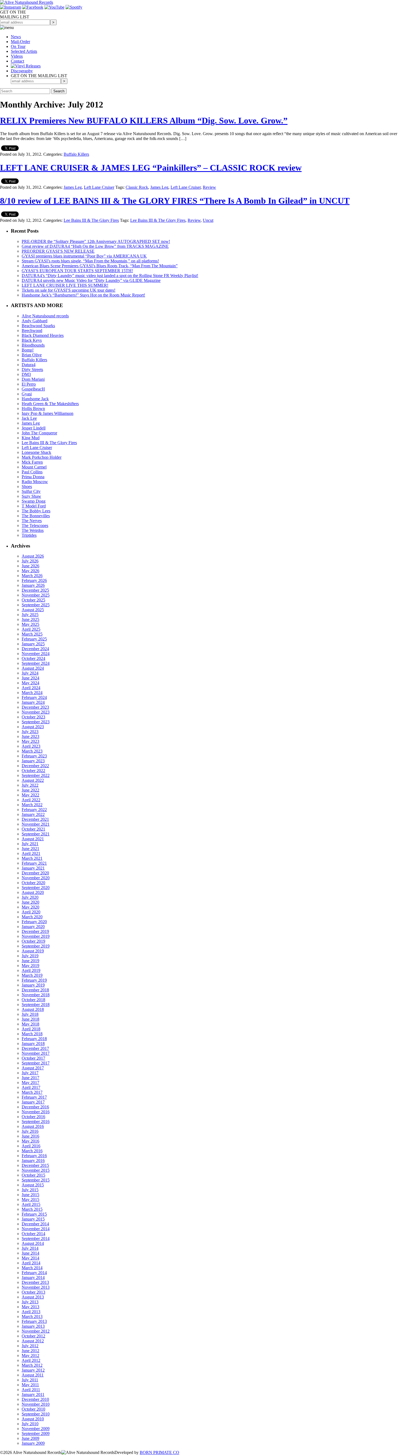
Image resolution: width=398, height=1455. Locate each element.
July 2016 (30, 1131)
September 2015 (36, 1180)
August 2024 (33, 668)
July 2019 (30, 955)
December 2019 (35, 931)
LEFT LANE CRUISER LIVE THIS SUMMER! (65, 285)
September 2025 (36, 605)
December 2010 (35, 1399)
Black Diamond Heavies (43, 335)
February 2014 (34, 1272)
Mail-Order (20, 41)
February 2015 (34, 1214)
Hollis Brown (33, 408)
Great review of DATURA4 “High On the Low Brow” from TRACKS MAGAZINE (95, 246)
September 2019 (36, 946)
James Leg (73, 187)
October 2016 (33, 1116)
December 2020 (35, 873)
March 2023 (32, 751)
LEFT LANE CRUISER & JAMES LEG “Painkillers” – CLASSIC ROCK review (151, 167)
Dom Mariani (33, 379)
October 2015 (33, 1175)
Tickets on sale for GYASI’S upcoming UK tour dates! (68, 290)
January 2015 (33, 1219)
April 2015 (31, 1204)
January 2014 (33, 1277)
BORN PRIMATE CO (159, 1452)
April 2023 (31, 746)
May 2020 (30, 907)
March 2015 (32, 1209)
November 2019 (36, 936)
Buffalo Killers (76, 154)
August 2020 (33, 892)
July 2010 (30, 1423)
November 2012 (36, 1331)
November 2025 (36, 595)
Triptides (29, 535)
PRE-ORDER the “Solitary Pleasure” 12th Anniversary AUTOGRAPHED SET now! (96, 241)
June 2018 (30, 1019)
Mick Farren (32, 462)
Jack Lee (29, 418)
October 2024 (33, 658)
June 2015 (30, 1194)
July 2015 (30, 1189)
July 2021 (30, 843)
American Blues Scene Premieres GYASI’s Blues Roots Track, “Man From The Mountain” (100, 265)
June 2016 (30, 1136)
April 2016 (31, 1146)
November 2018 (36, 994)
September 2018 (36, 1004)
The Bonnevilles (36, 515)
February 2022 (34, 809)
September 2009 (36, 1433)
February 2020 (34, 921)
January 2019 (33, 985)
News (16, 36)
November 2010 (36, 1404)
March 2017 (32, 1092)
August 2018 (33, 1009)
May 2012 (30, 1355)
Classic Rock (137, 187)
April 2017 (31, 1087)
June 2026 (30, 566)
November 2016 (36, 1111)
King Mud (31, 437)
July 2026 (30, 561)
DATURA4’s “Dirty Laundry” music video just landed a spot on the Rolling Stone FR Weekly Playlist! (110, 275)
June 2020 (30, 902)
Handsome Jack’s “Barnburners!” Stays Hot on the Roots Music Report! (83, 295)
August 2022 (33, 780)
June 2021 (30, 848)
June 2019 (30, 960)
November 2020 (36, 877)
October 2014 (33, 1233)
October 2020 (33, 882)
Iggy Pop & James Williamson (47, 413)
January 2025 (33, 644)
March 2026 (32, 575)
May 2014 (30, 1258)
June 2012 (30, 1350)
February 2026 (34, 580)
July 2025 (30, 614)
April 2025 (31, 629)
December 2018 (35, 990)
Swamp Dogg (33, 501)
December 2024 (35, 648)
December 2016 (35, 1107)
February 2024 (34, 697)
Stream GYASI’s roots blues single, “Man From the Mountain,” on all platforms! (90, 261)
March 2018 (32, 1033)
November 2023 (36, 712)
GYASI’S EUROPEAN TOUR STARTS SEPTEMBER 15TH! (77, 270)
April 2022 (31, 800)
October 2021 (33, 829)
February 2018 (34, 1038)
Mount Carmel (34, 467)
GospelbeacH (33, 389)
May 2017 (30, 1082)
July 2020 (30, 897)
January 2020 (33, 926)
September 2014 (36, 1238)
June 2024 (30, 678)
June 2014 (30, 1253)
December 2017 (35, 1048)
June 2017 (30, 1077)
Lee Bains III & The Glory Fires (91, 220)
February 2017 (34, 1097)
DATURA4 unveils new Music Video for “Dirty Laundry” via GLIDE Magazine (91, 280)
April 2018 (31, 1029)
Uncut (208, 220)
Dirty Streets (32, 369)
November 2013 (36, 1287)
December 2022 (35, 765)
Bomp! (28, 350)
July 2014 (30, 1248)
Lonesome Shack (36, 452)
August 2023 (33, 726)
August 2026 (33, 556)
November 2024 (36, 653)
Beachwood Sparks (38, 325)
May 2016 (30, 1141)
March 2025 (32, 634)
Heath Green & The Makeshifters (50, 403)
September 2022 (36, 775)
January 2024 (33, 702)
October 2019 (33, 941)
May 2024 (30, 683)
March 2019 (32, 975)
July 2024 (30, 673)
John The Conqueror (39, 433)
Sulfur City (31, 491)
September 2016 (36, 1121)
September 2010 (36, 1414)
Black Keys (32, 340)
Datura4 (28, 364)
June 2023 (30, 736)
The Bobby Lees (36, 511)
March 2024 (32, 692)
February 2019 (34, 980)
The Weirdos (33, 530)
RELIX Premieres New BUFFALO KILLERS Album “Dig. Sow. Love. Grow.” (144, 120)
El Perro (29, 384)
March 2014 (32, 1267)
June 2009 (30, 1438)
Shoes (27, 486)
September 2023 (36, 722)
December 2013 (35, 1282)
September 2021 (36, 834)
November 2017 (36, 1053)
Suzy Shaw (31, 496)
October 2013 (33, 1292)
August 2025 (33, 609)
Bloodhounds (33, 345)
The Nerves (32, 520)
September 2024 (36, 663)
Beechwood (32, 330)
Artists (24, 51)
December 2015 (35, 1165)
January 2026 (33, 585)
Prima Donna (33, 476)
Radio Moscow (35, 481)
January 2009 (33, 1443)
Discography (22, 71)
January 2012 (33, 1370)
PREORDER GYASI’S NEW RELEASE (58, 251)
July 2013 (30, 1302)
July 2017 (30, 1072)
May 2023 (30, 741)
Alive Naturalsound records (45, 316)
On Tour (18, 46)
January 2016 (33, 1160)
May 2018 (30, 1024)
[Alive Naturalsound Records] (26, 2)
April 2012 (31, 1360)
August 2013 (33, 1297)
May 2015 (30, 1199)
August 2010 (33, 1419)
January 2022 (33, 814)
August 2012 (33, 1341)
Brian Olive (32, 355)
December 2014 (35, 1224)
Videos (17, 56)
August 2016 (33, 1126)
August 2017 (33, 1068)
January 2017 (33, 1102)
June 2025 (30, 619)
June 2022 (30, 790)
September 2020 (36, 887)
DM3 (26, 374)
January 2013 (33, 1326)
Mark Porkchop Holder (41, 457)
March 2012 (32, 1365)
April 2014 (31, 1263)
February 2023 (34, 756)
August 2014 (33, 1243)
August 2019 (33, 951)
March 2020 (32, 916)
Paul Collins (32, 472)
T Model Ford (34, 506)
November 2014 (36, 1228)
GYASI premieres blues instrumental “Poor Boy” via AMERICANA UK (84, 256)
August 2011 (33, 1375)
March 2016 (32, 1150)
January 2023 (33, 761)
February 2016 (34, 1155)
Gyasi (27, 394)
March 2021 (32, 858)
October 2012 (33, 1336)
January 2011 (33, 1394)
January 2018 (33, 1043)
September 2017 (36, 1063)
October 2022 (33, 770)
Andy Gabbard (34, 320)
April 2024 (31, 687)
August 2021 (33, 838)
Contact (17, 61)
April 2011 (31, 1389)
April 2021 (31, 853)
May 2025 (30, 624)
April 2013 (31, 1311)
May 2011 (30, 1384)
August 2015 (33, 1185)
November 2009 (36, 1428)
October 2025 (33, 600)
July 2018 (30, 1014)
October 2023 (33, 717)
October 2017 (33, 1058)
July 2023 (30, 731)
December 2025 (35, 590)
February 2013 (34, 1321)
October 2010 (33, 1409)
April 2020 (31, 912)
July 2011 (30, 1380)
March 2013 (32, 1316)
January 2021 (33, 868)
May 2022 (30, 795)
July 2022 (30, 785)
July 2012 (30, 1345)
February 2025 (34, 639)
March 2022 (32, 804)
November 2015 (36, 1170)
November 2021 (36, 824)
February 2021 (34, 863)
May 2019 (30, 965)
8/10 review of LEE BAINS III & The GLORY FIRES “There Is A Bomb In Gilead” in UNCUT (175, 201)
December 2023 (35, 707)
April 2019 (31, 970)
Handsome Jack (35, 398)
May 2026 (30, 570)
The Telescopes (35, 525)
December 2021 (35, 819)
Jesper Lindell (33, 428)
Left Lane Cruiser (99, 187)
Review (209, 187)
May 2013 (30, 1306)
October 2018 (33, 999)
